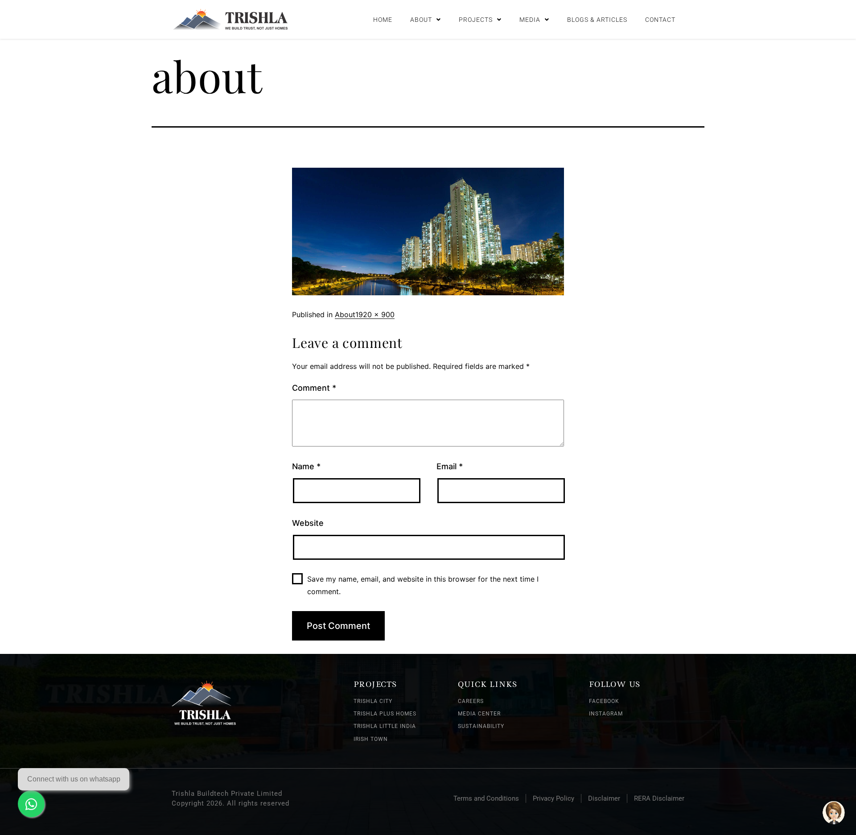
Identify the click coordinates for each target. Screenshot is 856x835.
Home (382, 19)
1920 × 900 (375, 314)
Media (529, 19)
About (421, 19)
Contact (660, 19)
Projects (476, 19)
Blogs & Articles (597, 19)
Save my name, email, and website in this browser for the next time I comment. (423, 585)
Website (308, 523)
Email (449, 466)
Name (306, 466)
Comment (314, 388)
